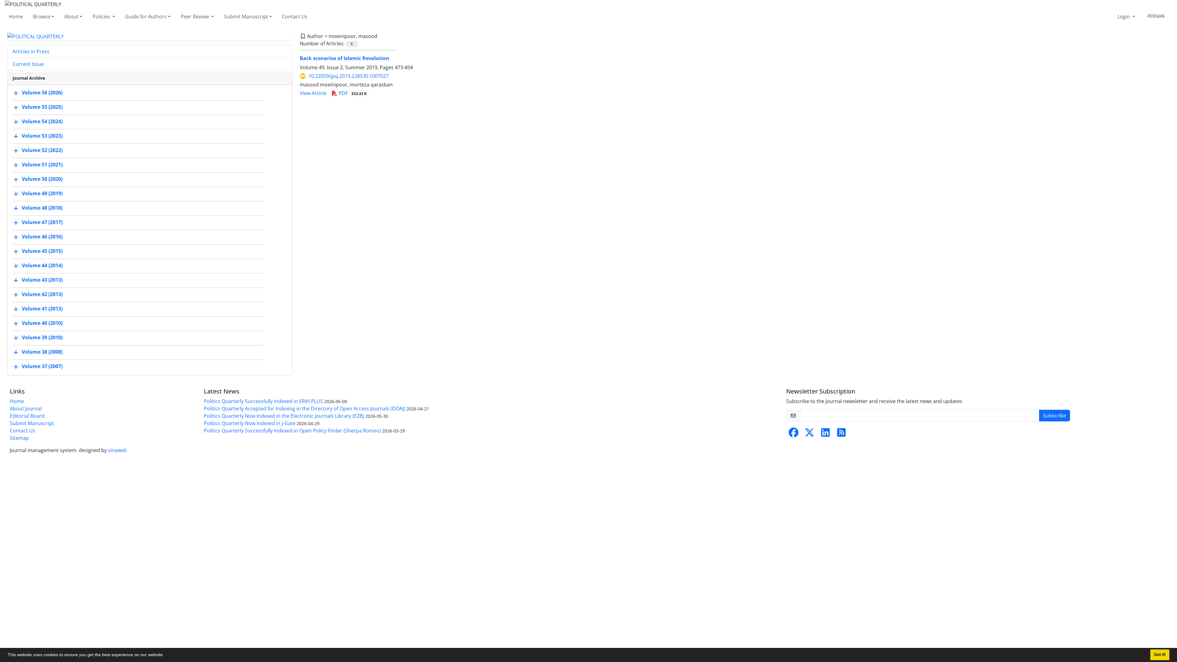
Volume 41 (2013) (42, 309)
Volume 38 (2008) (42, 352)
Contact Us (294, 16)
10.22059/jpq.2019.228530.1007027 (348, 76)
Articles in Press (31, 51)
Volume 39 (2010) (42, 337)
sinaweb (117, 450)
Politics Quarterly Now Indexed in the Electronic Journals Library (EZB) (284, 416)
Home (16, 16)
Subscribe (1054, 415)
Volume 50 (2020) (42, 179)
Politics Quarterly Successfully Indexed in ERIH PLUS (263, 401)
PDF (352, 93)
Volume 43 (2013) (42, 280)
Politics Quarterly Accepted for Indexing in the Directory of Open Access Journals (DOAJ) (304, 408)
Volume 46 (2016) (42, 237)
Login (1124, 16)
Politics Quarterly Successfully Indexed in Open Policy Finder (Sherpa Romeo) (292, 430)
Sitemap (19, 438)
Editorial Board (27, 416)
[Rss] (841, 434)
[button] (166, 655)
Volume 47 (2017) (42, 222)
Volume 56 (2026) (42, 92)
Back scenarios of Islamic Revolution (344, 58)
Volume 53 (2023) (42, 136)
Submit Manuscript (246, 16)
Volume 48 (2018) (42, 208)
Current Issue (28, 64)
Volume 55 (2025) (42, 107)
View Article (313, 93)
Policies (102, 16)
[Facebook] (793, 434)
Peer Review (195, 16)
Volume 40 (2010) (42, 323)
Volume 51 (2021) (42, 165)
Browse (41, 16)
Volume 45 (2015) (42, 251)
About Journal (26, 408)
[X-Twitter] (809, 434)
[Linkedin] (825, 434)
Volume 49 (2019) (42, 193)
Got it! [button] (1160, 654)
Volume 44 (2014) (42, 265)
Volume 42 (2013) (42, 294)
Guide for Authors (146, 16)
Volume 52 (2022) (42, 150)
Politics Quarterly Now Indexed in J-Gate (249, 423)
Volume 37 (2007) (42, 366)
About (71, 16)
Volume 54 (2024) (42, 121)
